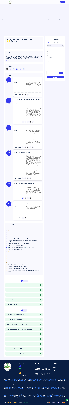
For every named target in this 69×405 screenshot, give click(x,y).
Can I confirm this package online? (14, 319)
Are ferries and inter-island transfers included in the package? (20, 334)
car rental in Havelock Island (42, 379)
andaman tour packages (18, 394)
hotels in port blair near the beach (25, 388)
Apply (61, 72)
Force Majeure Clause (12, 304)
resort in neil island (17, 387)
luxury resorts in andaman (36, 387)
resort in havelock (8, 387)
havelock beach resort (45, 387)
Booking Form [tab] (49, 42)
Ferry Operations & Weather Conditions (15, 299)
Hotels (24, 1)
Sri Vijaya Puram (23, 380)
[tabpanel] (55, 59)
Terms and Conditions (56, 365)
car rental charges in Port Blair (52, 380)
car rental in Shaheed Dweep (12, 380)
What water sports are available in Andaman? (17, 348)
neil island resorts (54, 387)
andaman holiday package (8, 397)
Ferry (44, 1)
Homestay (28, 1)
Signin (63, 1)
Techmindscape (25, 402)
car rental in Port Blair (33, 379)
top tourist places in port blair (51, 395)
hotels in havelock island (59, 386)
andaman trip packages (19, 396)
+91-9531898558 (25, 366)
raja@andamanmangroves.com (27, 368)
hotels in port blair (49, 386)
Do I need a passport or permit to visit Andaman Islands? (19, 329)
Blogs (53, 371)
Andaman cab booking (37, 380)
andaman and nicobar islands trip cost (44, 396)
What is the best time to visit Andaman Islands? (17, 324)
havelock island (60, 395)
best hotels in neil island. (37, 388)
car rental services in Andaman (16, 379)
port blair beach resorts (13, 388)
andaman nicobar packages (38, 395)
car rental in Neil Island (52, 379)
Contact (47, 1)
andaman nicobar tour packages (33, 394)
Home (21, 1)
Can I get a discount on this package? (15, 314)
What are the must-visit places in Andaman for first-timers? (20, 343)
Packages (33, 1)
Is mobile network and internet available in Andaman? (19, 339)
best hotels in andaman (38, 386)
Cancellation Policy (11, 285)
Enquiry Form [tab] (55, 42)
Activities (40, 1)
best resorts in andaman (55, 388)
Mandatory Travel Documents (13, 289)
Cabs (37, 1)
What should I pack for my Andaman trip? (16, 353)
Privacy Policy (54, 367)
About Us (53, 370)
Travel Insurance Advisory (13, 294)
